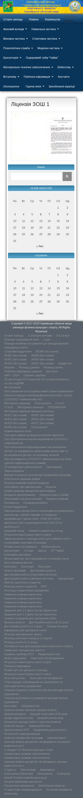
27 (40, 234)
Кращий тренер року (51, 718)
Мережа (9, 367)
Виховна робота (14, 622)
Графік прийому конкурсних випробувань (30, 491)
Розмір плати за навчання (20, 546)
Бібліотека (64, 67)
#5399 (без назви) (42, 355)
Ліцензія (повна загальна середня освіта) (30, 710)
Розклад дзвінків (29, 367)
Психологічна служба (16, 48)
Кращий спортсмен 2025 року (49, 714)
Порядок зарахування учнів (21, 339)
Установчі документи (59, 789)
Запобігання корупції (62, 86)
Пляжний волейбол (35, 503)
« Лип (39, 246)
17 (14, 227)
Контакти (63, 76)
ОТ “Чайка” (57, 550)
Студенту (10, 769)
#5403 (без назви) (42, 359)
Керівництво (52, 19)
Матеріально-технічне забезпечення (26, 67)
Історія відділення (15, 507)
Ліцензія (51, 487)
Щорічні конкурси (15, 714)
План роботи (43, 403)
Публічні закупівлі (35, 375)
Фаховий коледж (13, 29)
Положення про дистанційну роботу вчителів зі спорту (38, 646)
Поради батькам (57, 626)
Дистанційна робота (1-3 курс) (23, 626)
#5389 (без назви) (47, 351)
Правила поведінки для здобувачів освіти (30, 618)
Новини (34, 19)
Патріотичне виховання (19, 785)
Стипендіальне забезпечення (23, 467)
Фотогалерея (12, 387)
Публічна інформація (37, 76)
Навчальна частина (43, 29)
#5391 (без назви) (15, 355)
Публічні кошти (50, 546)
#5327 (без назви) (15, 415)
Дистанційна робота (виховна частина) (29, 578)
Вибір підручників (15, 658)
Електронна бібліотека (18, 773)
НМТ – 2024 (11, 375)
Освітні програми (15, 570)
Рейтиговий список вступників (23, 499)
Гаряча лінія (33, 86)
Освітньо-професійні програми (23, 738)
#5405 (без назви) (15, 363)
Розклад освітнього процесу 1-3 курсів (28, 638)
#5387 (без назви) (42, 415)
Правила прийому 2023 (19, 654)
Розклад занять (53, 367)
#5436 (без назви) (15, 427)
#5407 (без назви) (42, 363)
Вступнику (9, 76)
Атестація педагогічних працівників (26, 590)
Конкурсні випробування (19, 495)
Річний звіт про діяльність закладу (26, 670)
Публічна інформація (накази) (23, 371)
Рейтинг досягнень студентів (22, 582)
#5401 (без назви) (15, 359)
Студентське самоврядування (23, 789)
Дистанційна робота (43, 570)
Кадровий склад (14, 530)
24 (14, 234)
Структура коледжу (40, 335)
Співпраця (63, 773)
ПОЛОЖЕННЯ (57, 407)
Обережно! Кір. (30, 706)
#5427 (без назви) (42, 423)
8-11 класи (63, 335)
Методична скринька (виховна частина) (29, 411)
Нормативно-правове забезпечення (27, 754)
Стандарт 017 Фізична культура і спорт (29, 750)
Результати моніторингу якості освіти (27, 534)
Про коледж (28, 769)
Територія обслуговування (47, 658)
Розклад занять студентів (20, 586)
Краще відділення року (18, 718)
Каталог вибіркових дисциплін (23, 781)
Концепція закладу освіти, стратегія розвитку (32, 722)
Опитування (54, 467)
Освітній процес (14, 726)
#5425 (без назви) (15, 423)
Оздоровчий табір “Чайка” (42, 57)
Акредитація (66, 578)
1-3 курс (29, 550)
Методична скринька (17, 403)
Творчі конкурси (14, 471)
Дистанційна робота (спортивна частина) (30, 574)
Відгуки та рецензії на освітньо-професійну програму (37, 475)
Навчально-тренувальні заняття (24, 650)
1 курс (47, 339)
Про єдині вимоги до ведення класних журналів (34, 435)
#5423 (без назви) (42, 419)
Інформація (47, 769)
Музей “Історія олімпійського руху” (25, 777)
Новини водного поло (17, 431)
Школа (42, 550)
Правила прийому (57, 499)
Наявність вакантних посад (46, 530)
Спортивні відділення (18, 351)
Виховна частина (14, 38)
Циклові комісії (57, 738)
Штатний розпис (14, 678)
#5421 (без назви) (15, 419)
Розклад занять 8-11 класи (21, 642)
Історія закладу (13, 19)
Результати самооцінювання (22, 734)
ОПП (44, 586)
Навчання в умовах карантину (23, 594)
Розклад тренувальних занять (23, 634)
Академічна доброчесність (50, 730)
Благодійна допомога (17, 554)
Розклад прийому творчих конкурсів (26, 483)
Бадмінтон (65, 363)
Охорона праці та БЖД (54, 495)
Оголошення (11, 86)
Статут (60, 403)
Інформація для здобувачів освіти (25, 630)
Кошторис (10, 566)
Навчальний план (49, 654)
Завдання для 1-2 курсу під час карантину (30, 610)
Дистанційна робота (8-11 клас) (49, 622)
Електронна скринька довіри (22, 479)
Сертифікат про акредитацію (22, 487)
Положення (11, 503)
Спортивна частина (44, 38)
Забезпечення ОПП (16, 730)
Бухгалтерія (10, 57)
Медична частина (48, 48)
